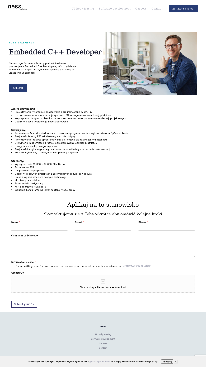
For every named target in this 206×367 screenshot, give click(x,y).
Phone (143, 222)
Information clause (23, 262)
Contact (103, 347)
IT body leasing (103, 334)
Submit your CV (24, 304)
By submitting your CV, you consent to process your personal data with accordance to (83, 266)
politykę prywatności (100, 361)
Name (15, 222)
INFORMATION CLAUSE (136, 266)
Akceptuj (167, 361)
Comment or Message (25, 235)
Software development (103, 338)
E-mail (79, 222)
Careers (103, 343)
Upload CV (17, 272)
